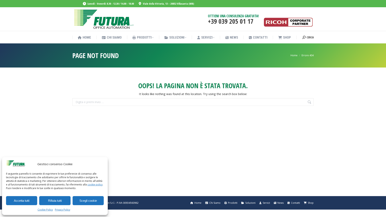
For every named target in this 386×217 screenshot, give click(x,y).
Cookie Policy (45, 209)
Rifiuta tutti (55, 200)
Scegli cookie (88, 200)
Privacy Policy (62, 209)
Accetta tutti (21, 200)
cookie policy (95, 184)
